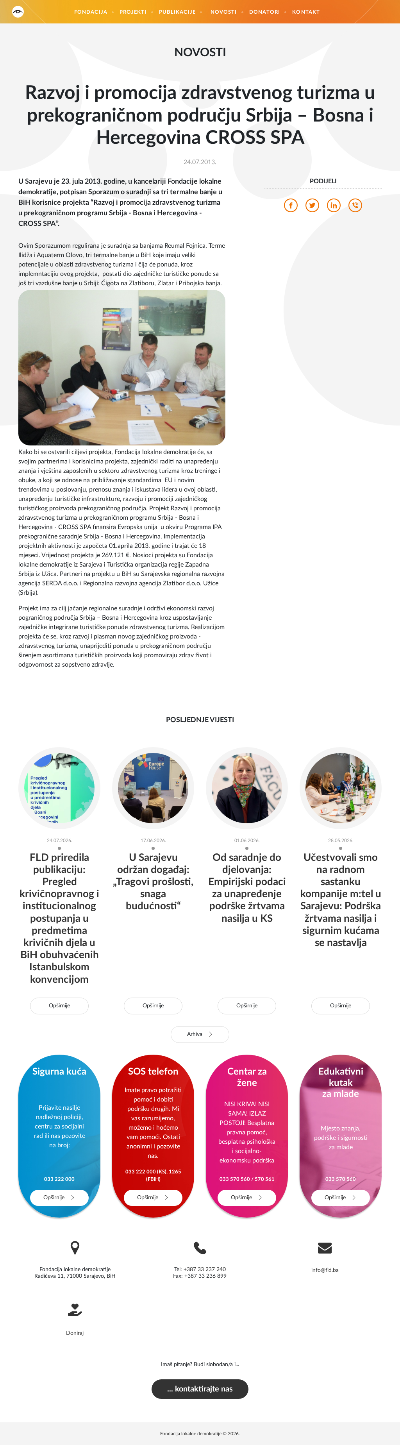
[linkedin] (334, 207)
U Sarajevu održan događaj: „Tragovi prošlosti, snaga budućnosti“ (153, 882)
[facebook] (291, 207)
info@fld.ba (325, 1270)
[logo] (18, 12)
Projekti (133, 12)
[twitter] (312, 207)
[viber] (355, 207)
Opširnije (59, 1006)
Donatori (264, 12)
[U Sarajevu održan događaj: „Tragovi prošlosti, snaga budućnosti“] (153, 788)
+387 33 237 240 (205, 1269)
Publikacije (177, 12)
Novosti (224, 12)
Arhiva (195, 1034)
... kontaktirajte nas (200, 1389)
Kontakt (306, 12)
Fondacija (90, 12)
